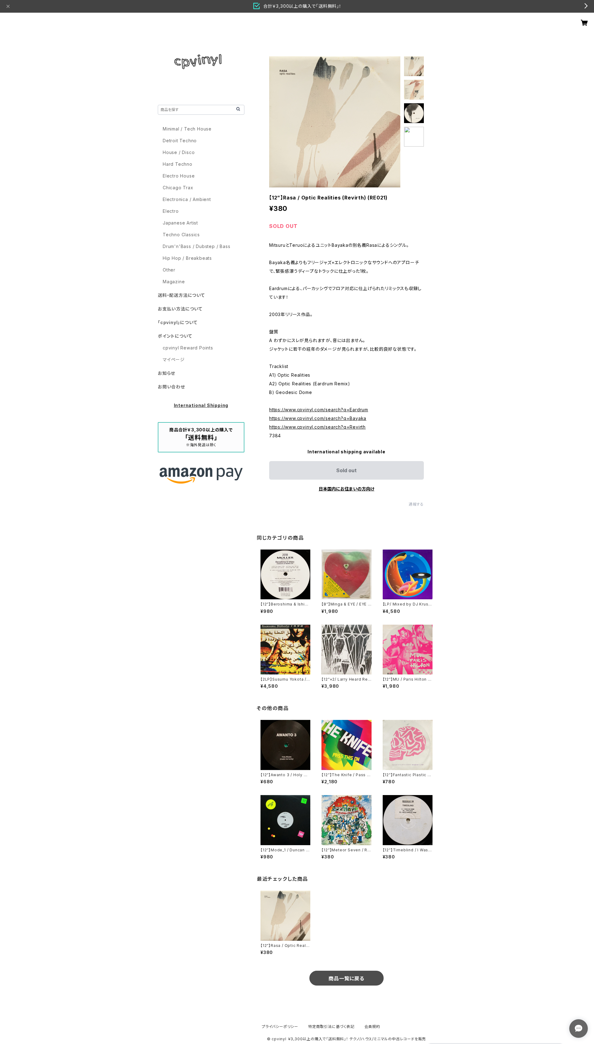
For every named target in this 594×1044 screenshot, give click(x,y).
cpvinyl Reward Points (188, 347)
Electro (171, 211)
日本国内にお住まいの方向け (346, 488)
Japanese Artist (180, 222)
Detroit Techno (180, 140)
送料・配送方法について (181, 295)
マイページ (174, 359)
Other (169, 269)
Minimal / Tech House (187, 128)
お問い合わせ (171, 386)
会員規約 (372, 1026)
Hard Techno (177, 164)
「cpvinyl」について (177, 322)
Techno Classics (181, 234)
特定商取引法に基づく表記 (331, 1026)
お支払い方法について (180, 308)
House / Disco (179, 152)
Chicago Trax (178, 187)
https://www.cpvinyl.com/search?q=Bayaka (317, 418)
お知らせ (166, 373)
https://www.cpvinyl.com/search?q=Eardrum (318, 409)
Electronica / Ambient (187, 199)
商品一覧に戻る (346, 978)
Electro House (179, 175)
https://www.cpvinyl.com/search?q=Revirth (317, 427)
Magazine (174, 281)
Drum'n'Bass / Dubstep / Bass (196, 246)
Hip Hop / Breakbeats (187, 258)
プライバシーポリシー (280, 1026)
